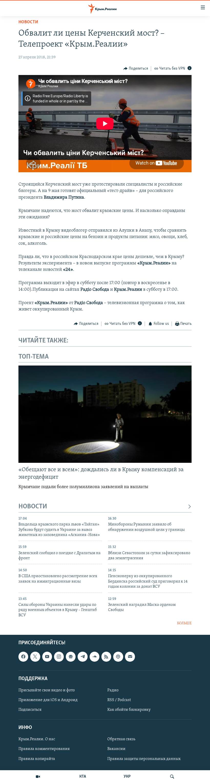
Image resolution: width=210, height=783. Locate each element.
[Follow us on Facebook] (23, 657)
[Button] (135, 68)
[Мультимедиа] (38, 776)
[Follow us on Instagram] (59, 657)
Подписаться (29, 710)
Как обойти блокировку (129, 710)
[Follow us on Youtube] (47, 657)
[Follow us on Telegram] (82, 657)
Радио (113, 690)
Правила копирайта (36, 759)
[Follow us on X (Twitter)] (35, 657)
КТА (82, 777)
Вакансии (116, 749)
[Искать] (172, 776)
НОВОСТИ (32, 506)
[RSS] (106, 657)
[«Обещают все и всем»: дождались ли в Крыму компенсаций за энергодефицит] (105, 414)
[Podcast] (118, 657)
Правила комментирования (44, 749)
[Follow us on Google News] (71, 657)
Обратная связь (121, 739)
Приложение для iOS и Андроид (48, 700)
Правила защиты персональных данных (144, 759)
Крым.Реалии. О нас (36, 739)
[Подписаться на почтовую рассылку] (130, 657)
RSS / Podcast (119, 700)
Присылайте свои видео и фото (46, 690)
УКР (127, 777)
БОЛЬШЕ (184, 623)
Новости (28, 22)
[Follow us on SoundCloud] (94, 657)
